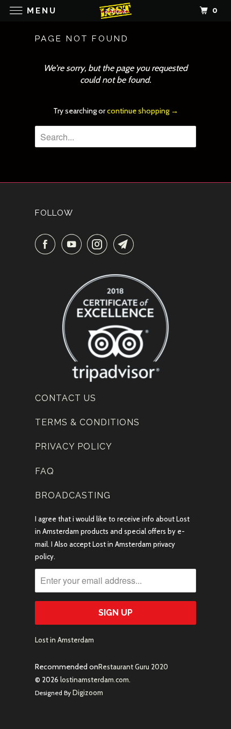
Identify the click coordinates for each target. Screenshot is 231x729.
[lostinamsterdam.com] (116, 10)
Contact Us (65, 398)
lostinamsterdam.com (94, 679)
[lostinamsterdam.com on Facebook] (47, 244)
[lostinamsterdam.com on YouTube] (73, 244)
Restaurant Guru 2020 (133, 666)
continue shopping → (142, 111)
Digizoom (88, 692)
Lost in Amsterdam (64, 639)
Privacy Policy (73, 446)
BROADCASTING (73, 495)
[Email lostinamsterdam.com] (125, 244)
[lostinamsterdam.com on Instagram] (99, 244)
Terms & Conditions (87, 422)
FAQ (44, 471)
